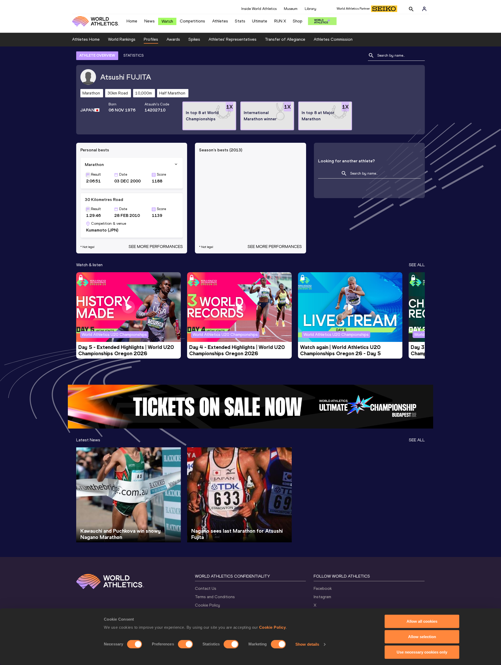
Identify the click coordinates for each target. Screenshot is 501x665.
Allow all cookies (422, 621)
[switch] (185, 644)
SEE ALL (417, 264)
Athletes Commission (333, 39)
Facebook (323, 588)
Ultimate (259, 21)
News (149, 21)
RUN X (280, 21)
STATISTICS (133, 55)
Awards (173, 39)
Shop (297, 21)
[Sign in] (424, 9)
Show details (307, 644)
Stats (240, 21)
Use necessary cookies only (422, 652)
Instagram (322, 596)
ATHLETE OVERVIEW (97, 55)
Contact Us (205, 588)
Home (132, 21)
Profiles (151, 39)
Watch (167, 21)
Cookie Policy (272, 627)
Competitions (192, 21)
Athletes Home (86, 39)
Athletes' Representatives (232, 39)
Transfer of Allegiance (285, 39)
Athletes (220, 21)
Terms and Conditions (215, 596)
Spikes (194, 39)
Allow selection (422, 636)
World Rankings (121, 39)
